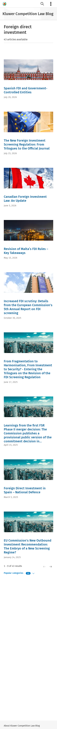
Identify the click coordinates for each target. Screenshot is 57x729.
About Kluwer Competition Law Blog (22, 725)
